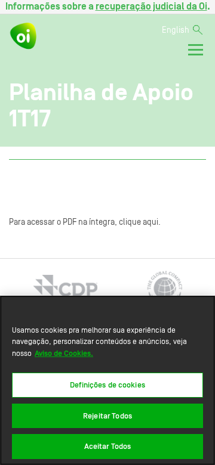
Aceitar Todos (107, 446)
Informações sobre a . (107, 6)
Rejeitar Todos (107, 416)
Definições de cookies (107, 385)
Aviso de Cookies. (64, 353)
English (175, 30)
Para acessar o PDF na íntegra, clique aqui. (85, 222)
